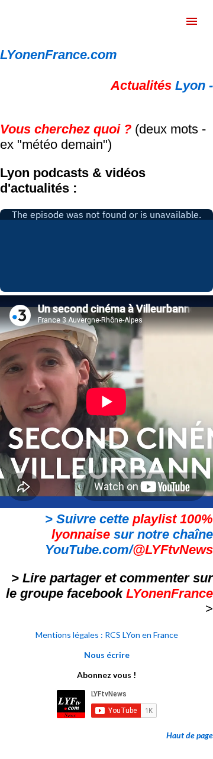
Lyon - (162, 85)
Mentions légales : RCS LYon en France (107, 635)
